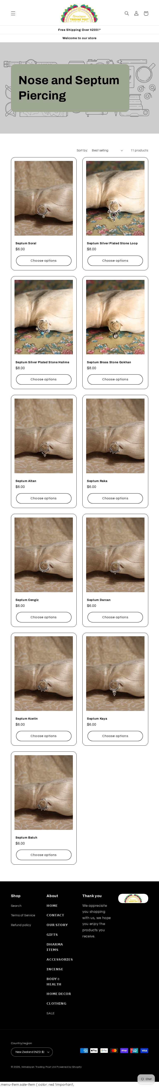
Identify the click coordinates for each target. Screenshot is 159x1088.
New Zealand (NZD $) (30, 1052)
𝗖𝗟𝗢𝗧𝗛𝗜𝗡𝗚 (56, 1003)
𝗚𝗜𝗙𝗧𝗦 (52, 934)
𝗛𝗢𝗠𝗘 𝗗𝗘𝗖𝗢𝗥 (59, 994)
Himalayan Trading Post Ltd (39, 1067)
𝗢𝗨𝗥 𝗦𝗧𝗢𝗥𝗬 (57, 925)
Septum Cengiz (27, 600)
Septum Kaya (97, 718)
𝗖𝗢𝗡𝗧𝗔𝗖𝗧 (55, 915)
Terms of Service (23, 915)
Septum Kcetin (27, 718)
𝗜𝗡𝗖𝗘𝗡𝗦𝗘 (55, 969)
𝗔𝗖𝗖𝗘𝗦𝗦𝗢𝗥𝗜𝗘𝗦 (60, 959)
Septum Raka (97, 481)
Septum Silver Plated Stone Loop (112, 243)
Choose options (44, 260)
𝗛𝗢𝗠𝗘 (52, 905)
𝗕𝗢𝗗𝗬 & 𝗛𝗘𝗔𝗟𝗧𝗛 (54, 982)
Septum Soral (26, 243)
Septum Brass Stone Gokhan (109, 362)
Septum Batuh (26, 837)
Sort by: (82, 150)
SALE (51, 1013)
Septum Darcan (99, 600)
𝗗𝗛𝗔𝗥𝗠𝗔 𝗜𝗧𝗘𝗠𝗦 (55, 947)
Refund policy (21, 925)
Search (16, 905)
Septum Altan (26, 481)
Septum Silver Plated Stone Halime (42, 362)
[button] (13, 13)
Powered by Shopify (69, 1067)
